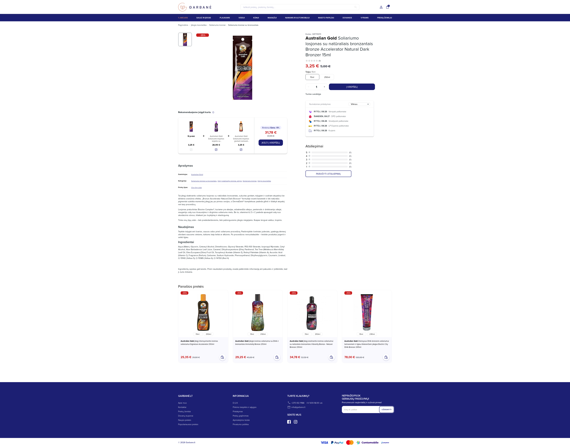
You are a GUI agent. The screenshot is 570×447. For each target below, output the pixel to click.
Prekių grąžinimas (240, 415)
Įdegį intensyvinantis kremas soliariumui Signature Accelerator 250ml (199, 342)
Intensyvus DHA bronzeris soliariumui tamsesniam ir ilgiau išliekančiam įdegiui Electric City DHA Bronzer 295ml (366, 344)
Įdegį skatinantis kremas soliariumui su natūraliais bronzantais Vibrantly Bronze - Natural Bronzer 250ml (311, 344)
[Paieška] (355, 7)
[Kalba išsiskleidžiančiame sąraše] (381, 7)
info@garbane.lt (298, 407)
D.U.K (235, 402)
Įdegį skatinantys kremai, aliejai (230, 181)
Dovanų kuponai (185, 415)
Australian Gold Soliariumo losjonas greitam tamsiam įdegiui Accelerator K (241, 138)
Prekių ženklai (184, 411)
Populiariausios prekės (188, 424)
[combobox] (359, 104)
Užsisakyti (386, 409)
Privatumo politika (241, 424)
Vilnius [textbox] (354, 104)
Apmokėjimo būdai (241, 420)
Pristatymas (238, 411)
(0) (320, 60)
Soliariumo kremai (249, 181)
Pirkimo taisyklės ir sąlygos (244, 407)
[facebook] (289, 422)
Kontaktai (182, 407)
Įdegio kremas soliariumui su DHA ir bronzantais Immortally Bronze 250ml (257, 342)
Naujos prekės (184, 420)
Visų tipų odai (196, 187)
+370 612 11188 (297, 402)
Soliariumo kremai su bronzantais (204, 181)
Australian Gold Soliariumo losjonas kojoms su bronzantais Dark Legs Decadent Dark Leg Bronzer (216, 138)
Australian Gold (197, 174)
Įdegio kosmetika (264, 181)
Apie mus (182, 402)
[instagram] (295, 422)
